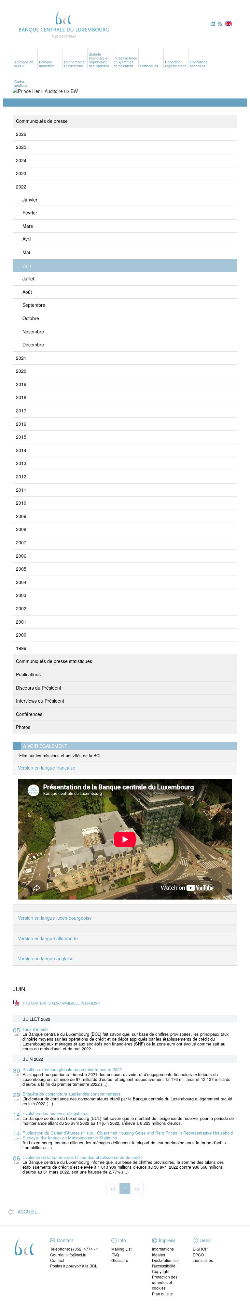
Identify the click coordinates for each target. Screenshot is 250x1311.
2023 (21, 173)
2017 (21, 410)
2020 (21, 371)
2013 (21, 463)
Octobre (30, 318)
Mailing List (121, 1249)
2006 (21, 555)
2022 (21, 186)
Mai (26, 252)
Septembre (33, 305)
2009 (21, 516)
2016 (21, 424)
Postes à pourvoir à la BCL (73, 1265)
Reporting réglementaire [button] (176, 63)
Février (29, 212)
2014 (21, 450)
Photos (23, 727)
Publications (28, 674)
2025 (21, 147)
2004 (21, 582)
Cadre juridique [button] (20, 83)
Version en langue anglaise (46, 958)
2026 (21, 134)
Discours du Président (38, 687)
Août (27, 292)
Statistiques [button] (149, 65)
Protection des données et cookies (164, 1282)
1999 (21, 648)
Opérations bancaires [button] (198, 63)
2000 (21, 634)
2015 (21, 437)
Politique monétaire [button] (47, 63)
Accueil (27, 1212)
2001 (21, 621)
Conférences (29, 714)
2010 (21, 503)
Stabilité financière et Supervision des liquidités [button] (99, 59)
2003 (21, 595)
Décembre (33, 344)
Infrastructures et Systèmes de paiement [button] (125, 61)
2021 (21, 358)
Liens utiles (203, 1260)
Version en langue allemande (48, 938)
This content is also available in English (61, 1003)
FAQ (115, 1254)
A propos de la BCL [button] (24, 63)
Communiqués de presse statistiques (54, 661)
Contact (57, 1260)
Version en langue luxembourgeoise (55, 918)
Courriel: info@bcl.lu (68, 1254)
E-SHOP (200, 1249)
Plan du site (162, 1293)
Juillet (28, 278)
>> (137, 1188)
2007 (21, 542)
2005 (21, 568)
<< (113, 1188)
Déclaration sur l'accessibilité (165, 1262)
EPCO (198, 1254)
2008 (21, 529)
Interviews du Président (40, 700)
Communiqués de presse (42, 121)
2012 (21, 476)
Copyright (160, 1271)
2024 (21, 160)
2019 (21, 384)
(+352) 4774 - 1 (84, 1249)
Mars (27, 226)
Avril (26, 239)
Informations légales (163, 1251)
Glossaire (119, 1260)
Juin (26, 265)
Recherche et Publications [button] (75, 63)
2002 (21, 608)
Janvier (29, 199)
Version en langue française (46, 767)
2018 (21, 397)
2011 (21, 490)
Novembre (33, 331)
